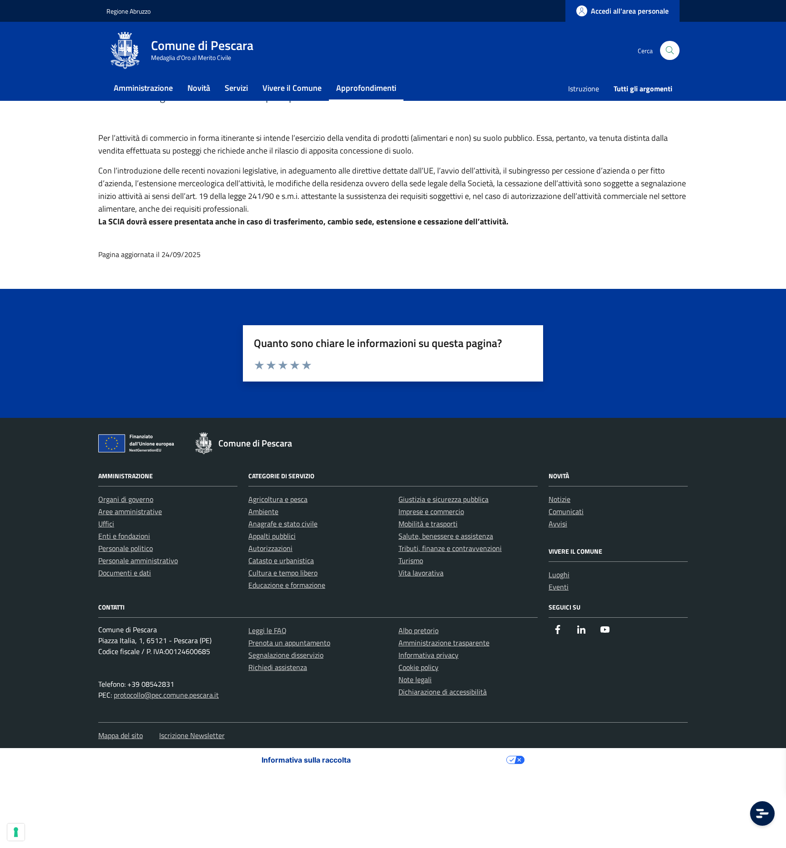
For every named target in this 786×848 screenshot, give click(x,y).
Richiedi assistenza (277, 667)
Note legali (415, 679)
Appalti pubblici (272, 536)
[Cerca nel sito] (670, 50)
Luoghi (559, 574)
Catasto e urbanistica (281, 560)
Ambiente (263, 511)
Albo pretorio (418, 630)
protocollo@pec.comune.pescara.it (166, 694)
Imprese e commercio (431, 511)
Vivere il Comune (292, 88)
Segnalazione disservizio (285, 655)
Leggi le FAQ (267, 630)
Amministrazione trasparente (443, 642)
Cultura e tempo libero (282, 572)
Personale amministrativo (138, 560)
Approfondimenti (366, 88)
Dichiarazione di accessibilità (442, 691)
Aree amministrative (130, 511)
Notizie (559, 499)
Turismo (410, 560)
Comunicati (566, 511)
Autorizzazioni (270, 548)
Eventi (559, 586)
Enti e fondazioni (124, 536)
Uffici (106, 523)
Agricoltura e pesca (277, 499)
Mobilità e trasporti (428, 523)
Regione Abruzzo (128, 11)
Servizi (236, 88)
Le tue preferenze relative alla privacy (433, 759)
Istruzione (583, 88)
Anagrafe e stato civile (282, 523)
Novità (198, 88)
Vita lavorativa (420, 572)
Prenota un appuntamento (289, 642)
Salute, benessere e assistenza (445, 536)
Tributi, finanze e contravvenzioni (450, 548)
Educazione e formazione (286, 585)
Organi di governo (125, 499)
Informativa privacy (428, 655)
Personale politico (125, 548)
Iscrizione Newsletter (192, 735)
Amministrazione (143, 88)
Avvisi (558, 523)
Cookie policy (418, 667)
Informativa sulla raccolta (306, 759)
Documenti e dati (124, 572)
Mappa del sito (120, 735)
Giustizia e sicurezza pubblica (443, 499)
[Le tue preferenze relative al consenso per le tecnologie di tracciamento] (16, 832)
